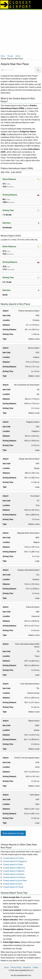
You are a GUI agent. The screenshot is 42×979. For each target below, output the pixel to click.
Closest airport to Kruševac (14, 877)
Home (3, 56)
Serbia (18, 56)
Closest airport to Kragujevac (15, 861)
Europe (10, 56)
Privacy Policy (16, 967)
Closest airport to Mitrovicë (14, 867)
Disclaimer (27, 967)
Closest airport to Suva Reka (15, 880)
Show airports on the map (13, 833)
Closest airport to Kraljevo (13, 874)
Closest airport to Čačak (13, 864)
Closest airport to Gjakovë (13, 871)
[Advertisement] (21, 32)
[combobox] (17, 70)
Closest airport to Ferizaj (13, 887)
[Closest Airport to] (21, 4)
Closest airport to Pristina (13, 858)
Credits (35, 967)
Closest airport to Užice (12, 883)
